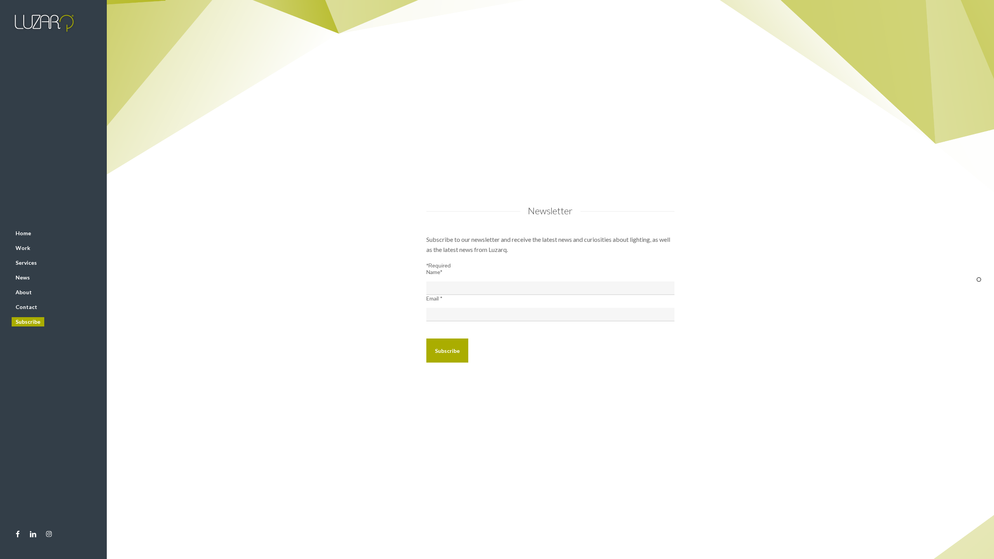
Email (434, 298)
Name (434, 272)
